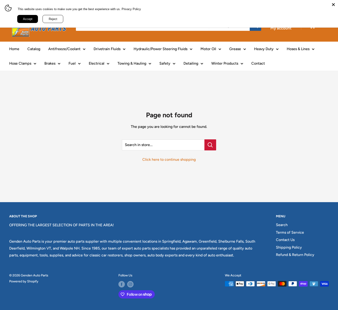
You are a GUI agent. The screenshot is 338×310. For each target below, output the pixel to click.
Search (282, 225)
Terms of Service (290, 232)
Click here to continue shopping (169, 159)
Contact (258, 63)
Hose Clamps (20, 63)
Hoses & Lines (298, 49)
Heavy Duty (264, 49)
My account (281, 28)
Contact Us (285, 240)
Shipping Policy (289, 247)
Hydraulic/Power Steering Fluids (160, 49)
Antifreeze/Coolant (64, 49)
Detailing (190, 63)
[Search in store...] (210, 144)
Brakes (49, 63)
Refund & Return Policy (295, 255)
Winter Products (224, 63)
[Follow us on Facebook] (121, 284)
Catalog (33, 49)
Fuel (72, 63)
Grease (235, 49)
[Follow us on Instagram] (130, 284)
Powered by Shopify (23, 281)
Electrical (96, 63)
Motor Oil (208, 49)
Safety (164, 63)
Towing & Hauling (131, 63)
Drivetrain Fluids (107, 49)
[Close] (333, 4)
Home (14, 49)
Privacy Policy (131, 9)
